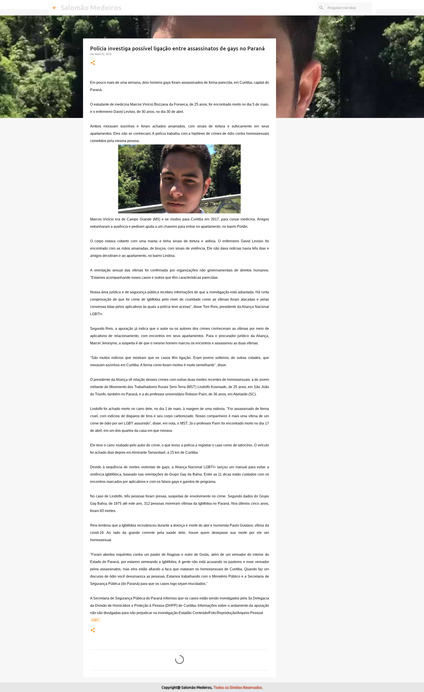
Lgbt (95, 619)
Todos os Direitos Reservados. (238, 687)
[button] (92, 63)
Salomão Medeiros (91, 7)
